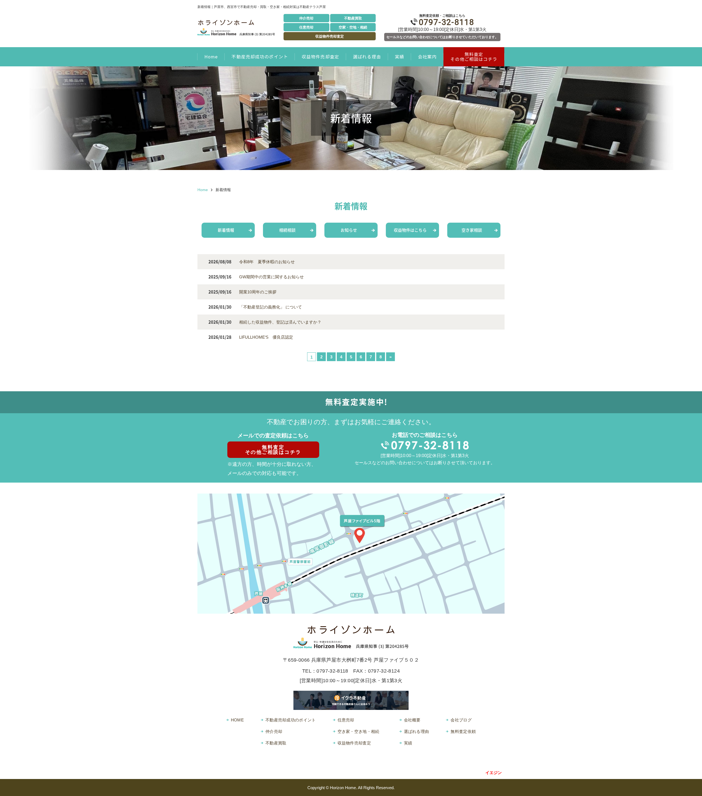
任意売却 (306, 27)
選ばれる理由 (367, 57)
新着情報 (226, 230)
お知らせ (349, 230)
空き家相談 (472, 230)
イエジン (493, 772)
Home (211, 57)
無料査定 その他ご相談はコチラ (473, 57)
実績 (399, 57)
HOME (237, 720)
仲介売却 (306, 18)
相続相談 (287, 230)
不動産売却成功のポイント (259, 57)
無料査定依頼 (463, 731)
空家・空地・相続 (353, 27)
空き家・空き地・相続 (359, 731)
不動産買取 (353, 18)
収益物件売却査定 (329, 36)
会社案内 (427, 57)
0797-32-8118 (446, 22)
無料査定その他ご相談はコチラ (273, 449)
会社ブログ (461, 720)
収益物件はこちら (410, 230)
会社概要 (412, 720)
